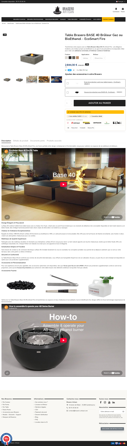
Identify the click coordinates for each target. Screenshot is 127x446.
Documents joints (37, 141)
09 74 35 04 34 (73, 408)
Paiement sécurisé (41, 412)
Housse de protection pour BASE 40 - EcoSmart (99, 92)
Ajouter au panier (100, 103)
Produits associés (54, 141)
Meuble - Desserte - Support (12, 415)
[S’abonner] (123, 411)
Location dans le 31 (41, 422)
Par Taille (6, 407)
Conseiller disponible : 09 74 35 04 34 (13, 1)
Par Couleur (6, 402)
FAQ (36, 420)
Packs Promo (7, 410)
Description (6, 141)
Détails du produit (20, 141)
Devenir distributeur (41, 415)
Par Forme (6, 405)
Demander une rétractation (112, 429)
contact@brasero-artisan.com (78, 411)
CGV (36, 410)
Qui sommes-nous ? (41, 402)
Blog (36, 417)
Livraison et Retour (41, 405)
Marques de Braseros (9, 417)
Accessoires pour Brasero (11, 412)
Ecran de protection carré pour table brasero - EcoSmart (102, 82)
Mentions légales (40, 407)
